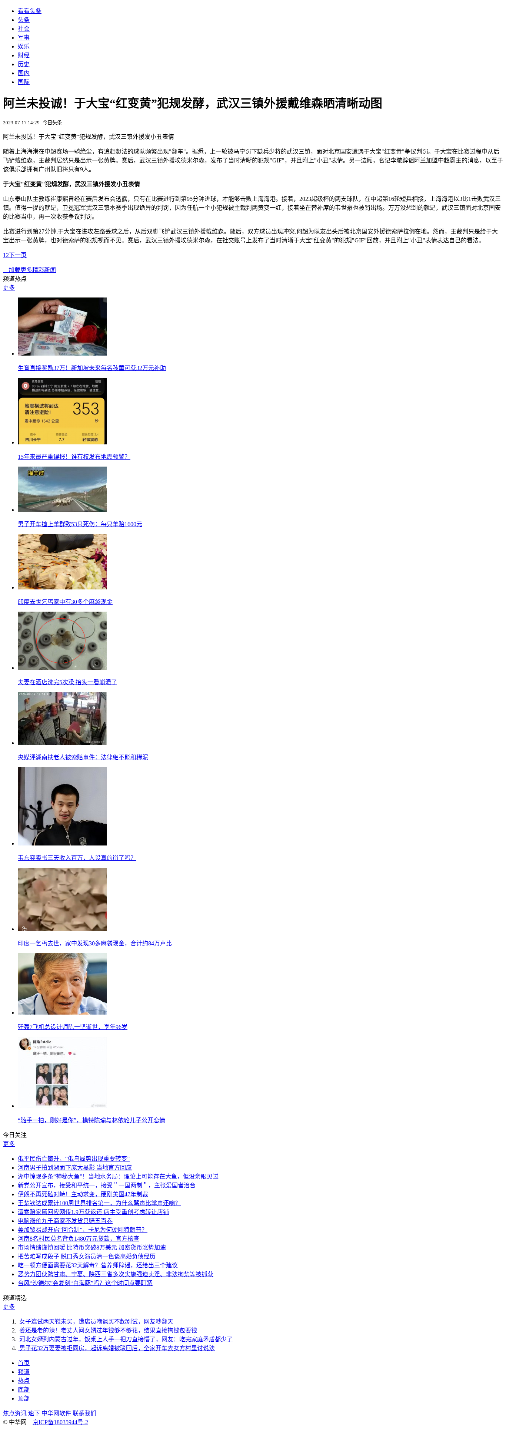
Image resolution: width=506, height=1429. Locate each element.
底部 (24, 1389)
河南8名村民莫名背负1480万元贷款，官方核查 (78, 1238)
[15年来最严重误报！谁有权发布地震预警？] (62, 442)
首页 (24, 1363)
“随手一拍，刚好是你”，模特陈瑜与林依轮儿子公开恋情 (91, 1120)
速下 (34, 1413)
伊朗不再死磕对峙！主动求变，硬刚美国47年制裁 (83, 1194)
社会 (24, 29)
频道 (24, 1372)
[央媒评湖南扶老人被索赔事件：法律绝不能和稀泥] (62, 743)
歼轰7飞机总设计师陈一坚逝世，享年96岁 (72, 1027)
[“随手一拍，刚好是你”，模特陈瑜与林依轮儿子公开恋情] (62, 1106)
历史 (24, 64)
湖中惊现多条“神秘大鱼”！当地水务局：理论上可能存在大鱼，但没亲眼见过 (118, 1176)
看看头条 (29, 11)
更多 (9, 288)
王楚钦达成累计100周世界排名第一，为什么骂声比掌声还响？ (99, 1203)
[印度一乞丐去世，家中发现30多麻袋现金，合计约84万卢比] (62, 929)
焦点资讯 (15, 1413)
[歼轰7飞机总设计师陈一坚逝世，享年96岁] (62, 1012)
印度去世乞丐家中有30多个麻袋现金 (65, 602)
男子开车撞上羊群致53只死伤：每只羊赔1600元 (80, 524)
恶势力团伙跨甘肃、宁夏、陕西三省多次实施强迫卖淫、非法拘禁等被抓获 (115, 1274)
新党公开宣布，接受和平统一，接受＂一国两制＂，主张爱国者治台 (107, 1185)
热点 (24, 1381)
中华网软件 (56, 1413)
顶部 (24, 1398)
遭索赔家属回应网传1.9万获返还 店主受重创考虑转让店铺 (93, 1212)
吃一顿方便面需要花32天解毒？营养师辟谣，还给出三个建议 (98, 1265)
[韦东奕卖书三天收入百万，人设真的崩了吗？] (62, 843)
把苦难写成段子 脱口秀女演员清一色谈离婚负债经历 (87, 1256)
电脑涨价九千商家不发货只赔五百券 (65, 1221)
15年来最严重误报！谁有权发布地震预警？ (74, 457)
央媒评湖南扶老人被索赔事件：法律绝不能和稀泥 (83, 757)
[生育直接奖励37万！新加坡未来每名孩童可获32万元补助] (62, 353)
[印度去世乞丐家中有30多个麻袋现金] (62, 587)
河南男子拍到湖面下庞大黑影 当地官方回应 (75, 1167)
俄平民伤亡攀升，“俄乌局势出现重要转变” (74, 1159)
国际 (24, 82)
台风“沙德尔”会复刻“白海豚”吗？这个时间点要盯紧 (85, 1283)
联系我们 (84, 1413)
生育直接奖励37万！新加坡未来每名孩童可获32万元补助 (92, 368)
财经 (24, 55)
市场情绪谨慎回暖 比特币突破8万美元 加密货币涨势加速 (92, 1247)
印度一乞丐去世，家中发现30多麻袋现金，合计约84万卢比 (95, 943)
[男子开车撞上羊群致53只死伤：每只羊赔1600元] (62, 510)
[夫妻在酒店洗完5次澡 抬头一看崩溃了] (62, 668)
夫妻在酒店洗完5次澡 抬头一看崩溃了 (67, 682)
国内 (24, 73)
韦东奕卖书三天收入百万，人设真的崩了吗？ (77, 858)
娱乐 (24, 46)
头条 (24, 20)
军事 (24, 37)
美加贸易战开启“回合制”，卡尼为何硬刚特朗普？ (82, 1230)
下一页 (18, 255)
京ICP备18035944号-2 (60, 1422)
